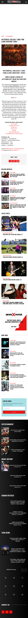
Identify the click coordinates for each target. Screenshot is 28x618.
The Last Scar (14, 128)
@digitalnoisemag (11, 569)
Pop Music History (8, 233)
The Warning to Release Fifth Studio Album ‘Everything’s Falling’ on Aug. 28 (17, 183)
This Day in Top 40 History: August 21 (17, 486)
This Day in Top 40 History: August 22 (13, 234)
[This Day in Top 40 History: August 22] (14, 223)
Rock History (6, 278)
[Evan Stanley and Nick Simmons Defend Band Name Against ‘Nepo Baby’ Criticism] (5, 175)
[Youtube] (18, 161)
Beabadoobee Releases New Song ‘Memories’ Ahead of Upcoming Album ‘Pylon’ (17, 199)
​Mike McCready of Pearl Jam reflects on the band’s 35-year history (17, 354)
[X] (15, 161)
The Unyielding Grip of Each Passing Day (14, 133)
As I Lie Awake (14, 124)
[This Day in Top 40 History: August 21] (5, 486)
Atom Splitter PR (14, 150)
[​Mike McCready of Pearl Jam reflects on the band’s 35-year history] (5, 354)
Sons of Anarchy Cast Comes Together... (18, 450)
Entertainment (9, 36)
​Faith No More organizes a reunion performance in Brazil (18, 365)
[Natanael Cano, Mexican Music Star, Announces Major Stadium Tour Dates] (5, 561)
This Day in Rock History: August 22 (12, 280)
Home (2, 36)
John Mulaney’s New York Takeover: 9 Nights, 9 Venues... (18, 540)
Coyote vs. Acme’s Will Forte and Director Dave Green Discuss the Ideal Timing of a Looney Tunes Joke (18, 206)
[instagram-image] (5, 578)
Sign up (14, 412)
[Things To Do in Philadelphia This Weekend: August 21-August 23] (5, 513)
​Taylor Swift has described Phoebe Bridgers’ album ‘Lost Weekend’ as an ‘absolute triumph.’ (18, 343)
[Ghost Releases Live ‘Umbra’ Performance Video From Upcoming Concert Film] (5, 190)
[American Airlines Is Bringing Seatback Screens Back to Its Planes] (5, 524)
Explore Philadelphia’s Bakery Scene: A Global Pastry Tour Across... (17, 502)
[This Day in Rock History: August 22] (14, 268)
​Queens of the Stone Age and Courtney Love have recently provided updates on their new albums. (17, 387)
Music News (13, 172)
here (16, 97)
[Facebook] (10, 161)
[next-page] (5, 394)
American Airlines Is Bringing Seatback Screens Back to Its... (17, 523)
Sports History (7, 255)
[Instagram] (12, 161)
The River (14, 130)
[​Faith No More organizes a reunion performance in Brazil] (5, 364)
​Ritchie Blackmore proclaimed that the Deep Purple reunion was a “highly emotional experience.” (18, 376)
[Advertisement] (14, 19)
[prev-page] (2, 394)
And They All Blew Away (14, 132)
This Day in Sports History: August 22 (13, 257)
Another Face (14, 127)
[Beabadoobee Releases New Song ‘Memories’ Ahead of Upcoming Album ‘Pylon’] (5, 198)
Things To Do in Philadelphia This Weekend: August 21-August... (17, 513)
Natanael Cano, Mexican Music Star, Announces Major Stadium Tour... (17, 561)
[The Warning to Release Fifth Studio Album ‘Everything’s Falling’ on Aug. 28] (5, 183)
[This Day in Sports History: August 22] (14, 246)
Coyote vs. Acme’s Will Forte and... (18, 430)
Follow (24, 570)
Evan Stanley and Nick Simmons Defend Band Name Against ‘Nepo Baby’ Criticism (17, 175)
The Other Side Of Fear (14, 125)
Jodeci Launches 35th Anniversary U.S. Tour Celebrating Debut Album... (17, 550)
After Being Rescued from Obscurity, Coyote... (18, 440)
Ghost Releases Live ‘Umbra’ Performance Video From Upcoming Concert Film (16, 191)
